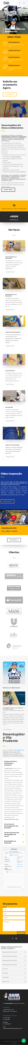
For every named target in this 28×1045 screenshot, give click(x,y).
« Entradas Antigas (7, 729)
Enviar (21, 932)
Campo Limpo (20, 866)
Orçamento (9, 94)
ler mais (4, 724)
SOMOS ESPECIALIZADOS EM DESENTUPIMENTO (11, 947)
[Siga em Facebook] (12, 938)
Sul (17, 868)
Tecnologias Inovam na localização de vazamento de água (13, 708)
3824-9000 (14, 37)
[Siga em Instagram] (16, 938)
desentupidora (13, 710)
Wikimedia (9, 887)
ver (22, 889)
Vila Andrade (19, 864)
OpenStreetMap (17, 887)
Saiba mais (8, 189)
